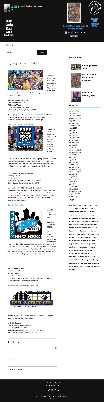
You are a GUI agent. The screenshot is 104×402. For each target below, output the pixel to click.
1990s (95, 205)
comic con (92, 247)
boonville (72, 234)
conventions (82, 253)
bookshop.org (82, 231)
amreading (83, 211)
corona (90, 253)
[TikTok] (72, 33)
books (95, 228)
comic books (83, 247)
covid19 (87, 256)
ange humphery (74, 215)
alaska (87, 208)
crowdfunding (83, 260)
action (81, 208)
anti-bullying (73, 218)
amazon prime (74, 211)
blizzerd (78, 228)
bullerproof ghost (93, 234)
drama (96, 266)
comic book (73, 247)
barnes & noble (78, 224)
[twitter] (84, 33)
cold (81, 244)
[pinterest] (55, 390)
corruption (73, 256)
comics (81, 250)
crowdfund (73, 260)
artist (93, 218)
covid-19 (81, 256)
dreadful (72, 269)
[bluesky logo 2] (66, 33)
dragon (81, 266)
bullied (94, 237)
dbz (89, 263)
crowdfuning (93, 260)
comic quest (73, 250)
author (79, 221)
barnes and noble (91, 224)
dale (85, 263)
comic (93, 244)
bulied (83, 234)
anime (83, 215)
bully (71, 240)
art (90, 218)
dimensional (73, 266)
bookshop (72, 231)
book (90, 228)
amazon (93, 208)
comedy (87, 244)
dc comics (95, 263)
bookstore (92, 231)
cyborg (80, 263)
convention (73, 253)
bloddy (84, 228)
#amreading (73, 205)
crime (93, 256)
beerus (71, 228)
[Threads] (69, 33)
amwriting (92, 211)
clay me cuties (74, 244)
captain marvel (86, 240)
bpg (78, 234)
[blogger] (81, 33)
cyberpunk (73, 263)
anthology (90, 215)
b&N (70, 224)
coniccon (88, 250)
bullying (77, 240)
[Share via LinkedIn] (19, 342)
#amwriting (82, 205)
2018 (71, 208)
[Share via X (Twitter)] (14, 342)
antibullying (83, 218)
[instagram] (78, 33)
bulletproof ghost (84, 237)
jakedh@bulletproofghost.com (31, 6)
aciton (76, 208)
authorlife (95, 221)
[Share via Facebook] (9, 342)
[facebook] (75, 33)
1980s (89, 205)
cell (93, 240)
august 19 (72, 221)
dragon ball (89, 266)
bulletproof (73, 237)
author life (86, 221)
